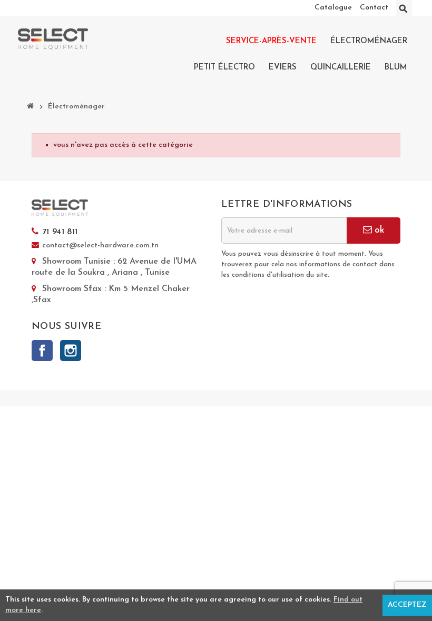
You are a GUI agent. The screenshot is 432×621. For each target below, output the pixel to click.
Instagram (70, 350)
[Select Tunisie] (53, 39)
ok (378, 230)
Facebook (42, 350)
